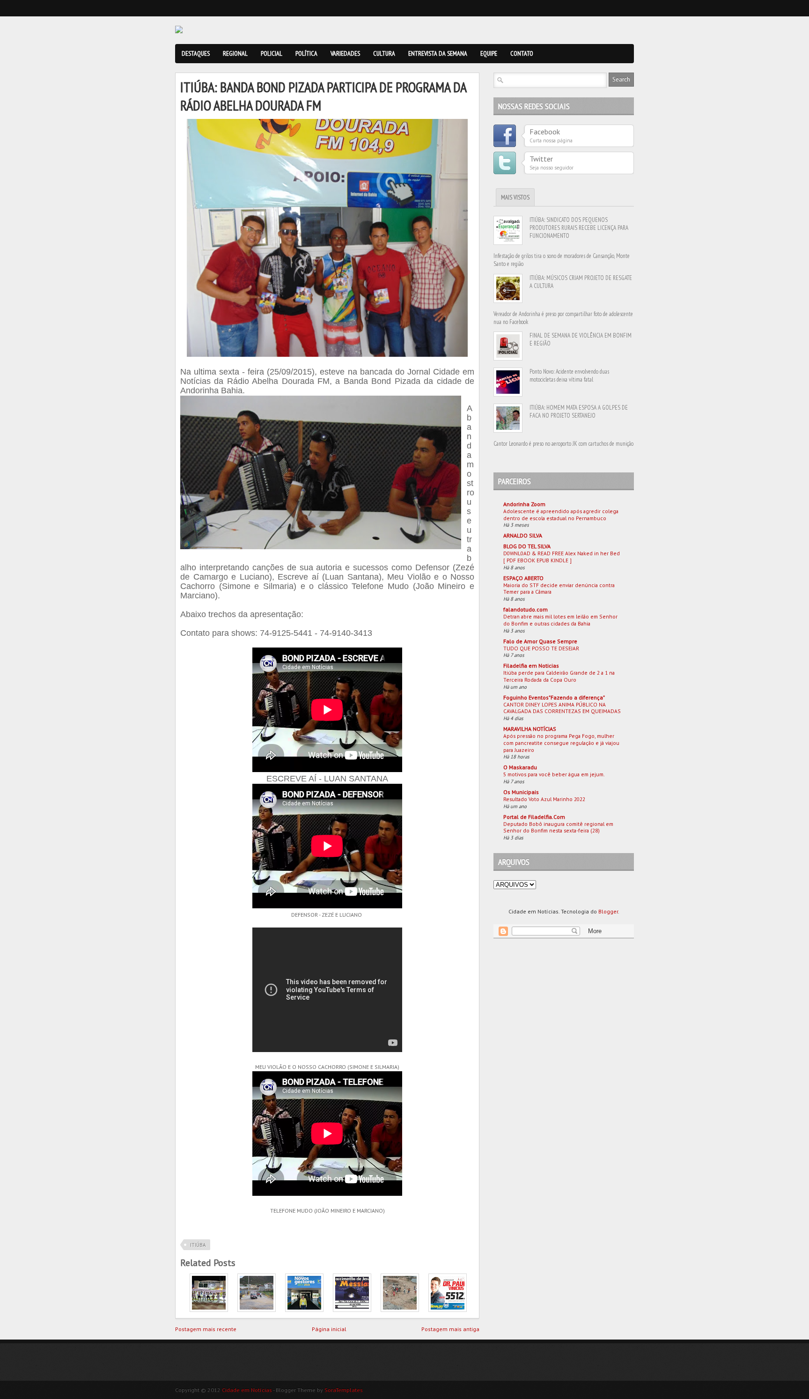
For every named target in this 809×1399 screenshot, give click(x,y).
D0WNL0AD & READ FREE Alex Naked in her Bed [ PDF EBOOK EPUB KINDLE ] (561, 557)
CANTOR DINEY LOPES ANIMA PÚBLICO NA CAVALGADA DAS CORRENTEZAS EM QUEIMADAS (562, 708)
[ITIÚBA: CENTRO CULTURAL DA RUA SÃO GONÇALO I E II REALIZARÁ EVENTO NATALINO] (352, 1309)
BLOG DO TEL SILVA (527, 546)
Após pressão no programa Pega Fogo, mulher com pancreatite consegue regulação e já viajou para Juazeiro (561, 742)
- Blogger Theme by (317, 1389)
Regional (235, 53)
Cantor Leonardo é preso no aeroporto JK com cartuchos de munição (563, 444)
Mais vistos (515, 197)
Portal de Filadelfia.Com (534, 816)
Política (306, 53)
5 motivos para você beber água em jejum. (553, 774)
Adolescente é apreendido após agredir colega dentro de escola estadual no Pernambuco (560, 515)
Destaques (196, 53)
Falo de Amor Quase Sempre (540, 641)
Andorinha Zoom (524, 504)
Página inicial (329, 1329)
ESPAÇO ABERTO (523, 578)
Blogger (608, 911)
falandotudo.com (525, 609)
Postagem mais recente (205, 1329)
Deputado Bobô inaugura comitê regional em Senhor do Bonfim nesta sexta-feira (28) (558, 827)
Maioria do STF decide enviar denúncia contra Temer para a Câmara (559, 589)
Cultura (384, 53)
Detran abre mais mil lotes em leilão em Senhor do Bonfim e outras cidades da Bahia (560, 620)
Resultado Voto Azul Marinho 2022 (544, 799)
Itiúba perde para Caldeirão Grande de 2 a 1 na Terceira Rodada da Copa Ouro (559, 676)
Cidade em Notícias (247, 1389)
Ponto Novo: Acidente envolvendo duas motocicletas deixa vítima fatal (569, 375)
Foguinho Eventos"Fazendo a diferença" (554, 697)
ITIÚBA (198, 1245)
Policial (271, 53)
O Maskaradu (520, 767)
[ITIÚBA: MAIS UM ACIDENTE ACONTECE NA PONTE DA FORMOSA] (400, 1309)
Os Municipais (521, 791)
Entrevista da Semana (437, 53)
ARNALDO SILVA (522, 535)
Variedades (345, 53)
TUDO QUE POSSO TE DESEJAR (541, 648)
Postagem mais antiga (450, 1329)
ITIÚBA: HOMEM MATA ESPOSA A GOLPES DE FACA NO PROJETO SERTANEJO (579, 412)
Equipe (488, 53)
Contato (521, 53)
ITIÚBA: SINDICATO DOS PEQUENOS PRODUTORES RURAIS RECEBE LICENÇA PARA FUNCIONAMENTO (579, 228)
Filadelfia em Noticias (531, 665)
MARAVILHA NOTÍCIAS (529, 728)
